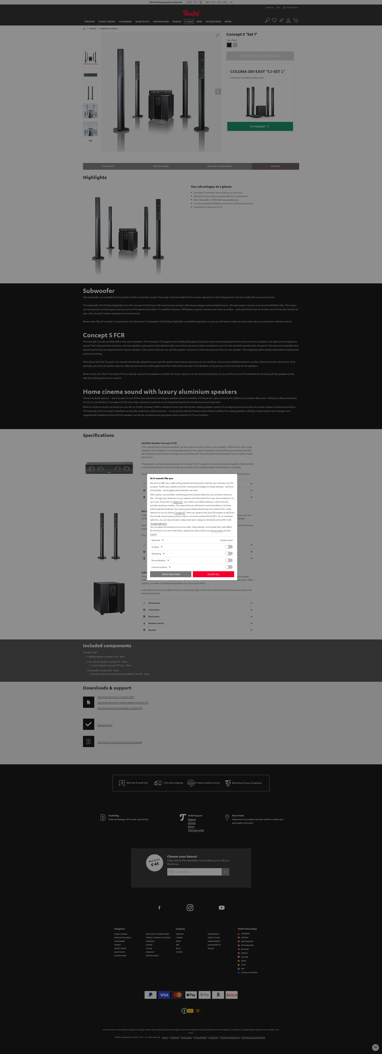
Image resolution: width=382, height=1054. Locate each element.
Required (156, 540)
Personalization (159, 560)
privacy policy (217, 530)
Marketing (156, 553)
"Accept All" (180, 512)
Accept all (213, 574)
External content (159, 567)
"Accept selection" (158, 523)
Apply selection (171, 574)
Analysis (155, 546)
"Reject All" (178, 501)
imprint (153, 534)
